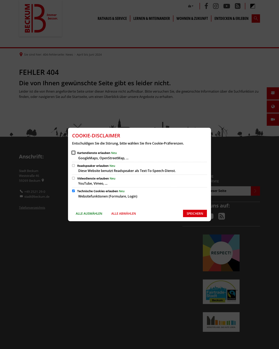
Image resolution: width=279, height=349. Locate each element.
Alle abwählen (123, 213)
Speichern (195, 213)
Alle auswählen (89, 213)
